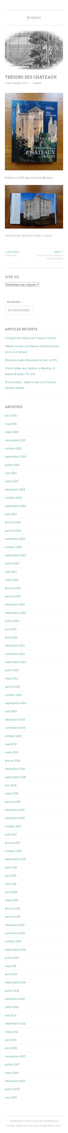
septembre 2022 (15, 612)
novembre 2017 (15, 818)
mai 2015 (10, 966)
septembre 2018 (15, 777)
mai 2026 (11, 424)
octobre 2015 (13, 941)
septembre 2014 (15, 982)
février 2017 (12, 843)
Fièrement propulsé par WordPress (34, 1121)
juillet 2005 (12, 1089)
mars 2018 (11, 793)
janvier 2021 (12, 686)
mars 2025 (11, 481)
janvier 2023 (13, 596)
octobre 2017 (13, 826)
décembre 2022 (15, 604)
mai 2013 (10, 1015)
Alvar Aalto (12, 253)
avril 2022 (11, 637)
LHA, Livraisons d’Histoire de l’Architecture (49, 255)
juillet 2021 (12, 670)
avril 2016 (11, 892)
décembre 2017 (15, 810)
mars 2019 (11, 752)
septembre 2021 (15, 662)
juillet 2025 (12, 465)
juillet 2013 (12, 1007)
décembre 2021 (15, 645)
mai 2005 (11, 1097)
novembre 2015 (15, 933)
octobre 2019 (13, 736)
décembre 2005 (15, 1081)
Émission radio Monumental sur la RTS (31, 360)
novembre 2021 (15, 654)
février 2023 (12, 588)
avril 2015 (11, 974)
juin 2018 (11, 785)
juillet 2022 (12, 621)
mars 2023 (11, 580)
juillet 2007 (12, 1064)
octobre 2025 (13, 448)
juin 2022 (11, 629)
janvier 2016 (12, 916)
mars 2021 (11, 678)
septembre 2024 (15, 506)
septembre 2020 (15, 703)
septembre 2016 (15, 859)
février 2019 (12, 760)
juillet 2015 (12, 957)
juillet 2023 (12, 563)
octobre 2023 (13, 547)
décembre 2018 (15, 768)
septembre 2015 (15, 949)
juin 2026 (11, 415)
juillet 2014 (12, 990)
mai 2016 (11, 884)
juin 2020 (11, 711)
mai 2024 (11, 514)
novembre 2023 (15, 538)
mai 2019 (11, 744)
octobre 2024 (13, 497)
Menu (36, 18)
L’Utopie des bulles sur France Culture (30, 338)
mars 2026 (11, 432)
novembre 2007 (15, 1056)
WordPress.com (50, 1125)
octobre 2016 (13, 851)
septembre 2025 (15, 456)
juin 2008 (11, 1048)
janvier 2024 (13, 530)
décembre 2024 (15, 489)
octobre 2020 (13, 695)
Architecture (31, 235)
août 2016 (11, 867)
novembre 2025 (15, 440)
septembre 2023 (15, 555)
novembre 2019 (15, 727)
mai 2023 (11, 571)
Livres (47, 235)
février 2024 (12, 522)
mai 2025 (11, 473)
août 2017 (11, 834)
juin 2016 (11, 875)
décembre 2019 (15, 719)
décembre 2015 (15, 925)
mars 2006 (12, 1073)
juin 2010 (11, 1040)
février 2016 (12, 908)
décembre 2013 (15, 999)
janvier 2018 (12, 801)
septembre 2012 (15, 1023)
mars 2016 (11, 900)
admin (37, 83)
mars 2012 (11, 1031)
